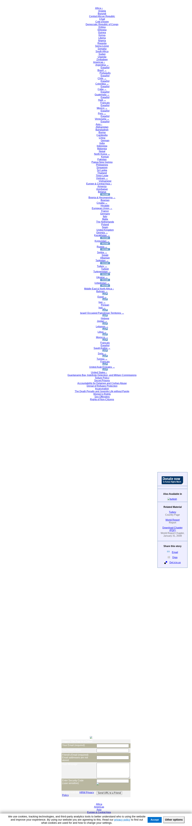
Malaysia (102, 148)
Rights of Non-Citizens (102, 399)
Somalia (102, 48)
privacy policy (122, 819)
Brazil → (102, 70)
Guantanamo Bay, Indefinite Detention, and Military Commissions (102, 375)
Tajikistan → (102, 260)
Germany (105, 213)
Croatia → (102, 203)
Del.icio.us (175, 562)
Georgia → (102, 232)
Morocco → (102, 337)
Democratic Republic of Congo (102, 24)
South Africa (102, 51)
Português (105, 73)
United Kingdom (105, 230)
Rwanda (102, 43)
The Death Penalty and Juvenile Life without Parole (102, 391)
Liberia (102, 38)
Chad (102, 19)
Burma (102, 132)
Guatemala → (102, 94)
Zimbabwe (102, 59)
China (102, 138)
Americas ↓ (99, 62)
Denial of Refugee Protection (102, 386)
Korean (105, 156)
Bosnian (105, 200)
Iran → (102, 302)
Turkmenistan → (102, 271)
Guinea (102, 32)
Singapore (102, 167)
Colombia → (102, 84)
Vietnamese (105, 181)
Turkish (105, 269)
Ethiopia (102, 30)
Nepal (102, 151)
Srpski (105, 255)
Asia (99, 809)
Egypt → (102, 297)
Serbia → (102, 252)
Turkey (172, 512)
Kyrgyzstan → (102, 241)
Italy (105, 216)
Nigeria (102, 40)
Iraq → (102, 307)
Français (105, 102)
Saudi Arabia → (102, 348)
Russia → (102, 246)
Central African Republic (102, 16)
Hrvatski (105, 205)
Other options (174, 819)
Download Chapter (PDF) (172, 529)
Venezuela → (102, 119)
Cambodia (102, 135)
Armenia (102, 186)
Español (105, 67)
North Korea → (102, 154)
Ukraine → (102, 277)
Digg (174, 557)
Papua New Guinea (102, 162)
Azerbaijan (102, 189)
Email (175, 552)
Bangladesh (102, 129)
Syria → (102, 353)
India (102, 143)
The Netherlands (105, 222)
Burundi (102, 13)
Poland (105, 224)
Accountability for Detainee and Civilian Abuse (102, 383)
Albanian (105, 258)
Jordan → (102, 321)
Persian (105, 305)
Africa (99, 804)
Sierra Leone (102, 46)
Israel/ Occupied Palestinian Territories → (102, 313)
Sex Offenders (102, 396)
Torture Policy (102, 378)
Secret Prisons (102, 380)
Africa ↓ (99, 8)
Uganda (102, 57)
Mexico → (102, 108)
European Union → (102, 208)
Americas (99, 807)
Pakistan (102, 159)
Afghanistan (102, 127)
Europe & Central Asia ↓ (99, 183)
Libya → (102, 332)
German (105, 140)
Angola (102, 11)
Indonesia (102, 146)
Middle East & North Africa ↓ (99, 288)
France (105, 211)
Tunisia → (102, 359)
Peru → (102, 113)
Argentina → (102, 65)
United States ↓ (99, 372)
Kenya (102, 35)
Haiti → (102, 100)
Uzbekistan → (102, 283)
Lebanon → (102, 326)
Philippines (102, 165)
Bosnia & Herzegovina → (102, 197)
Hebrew (105, 318)
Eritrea (102, 27)
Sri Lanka (102, 170)
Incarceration (102, 388)
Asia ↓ (99, 124)
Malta (105, 219)
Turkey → (102, 266)
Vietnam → (102, 178)
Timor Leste (102, 175)
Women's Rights (102, 394)
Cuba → (102, 89)
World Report (172, 520)
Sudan (102, 54)
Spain (105, 227)
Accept (155, 819)
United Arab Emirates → (102, 367)
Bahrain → (102, 291)
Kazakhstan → (102, 235)
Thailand (102, 173)
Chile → (102, 78)
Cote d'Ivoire (102, 21)
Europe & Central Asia (99, 812)
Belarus (102, 192)
